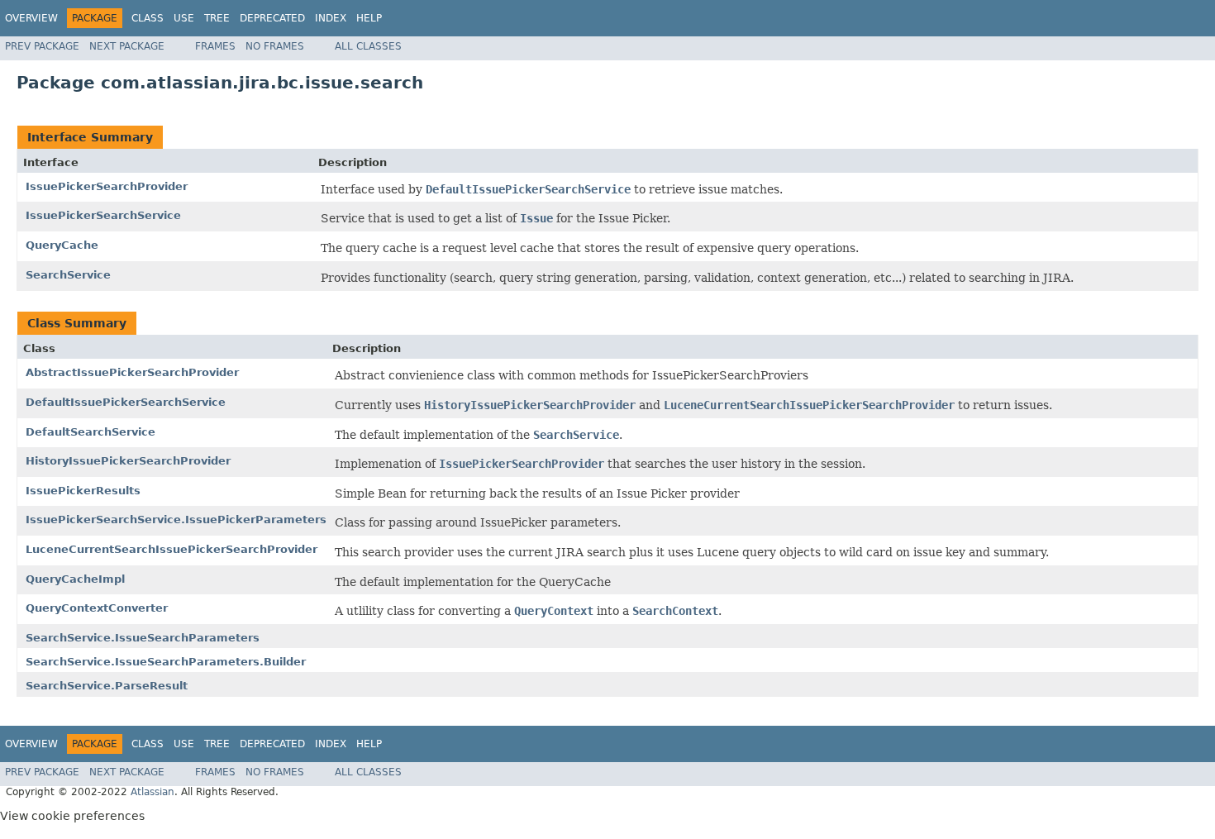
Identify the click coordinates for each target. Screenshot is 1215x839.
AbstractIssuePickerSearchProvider (132, 372)
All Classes (368, 46)
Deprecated (272, 18)
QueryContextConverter (97, 608)
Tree (217, 18)
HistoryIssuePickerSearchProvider (128, 461)
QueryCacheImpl (75, 579)
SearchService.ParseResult (107, 685)
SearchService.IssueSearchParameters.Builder (166, 661)
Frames (215, 46)
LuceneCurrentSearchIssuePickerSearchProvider (171, 549)
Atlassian (152, 792)
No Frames (274, 46)
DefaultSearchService (90, 432)
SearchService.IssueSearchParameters (143, 638)
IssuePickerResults (83, 490)
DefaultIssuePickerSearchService (126, 402)
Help (369, 18)
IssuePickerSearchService (103, 215)
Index (330, 18)
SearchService (68, 275)
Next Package (126, 46)
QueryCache (62, 245)
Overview (31, 18)
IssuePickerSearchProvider (107, 186)
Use (184, 18)
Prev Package (42, 46)
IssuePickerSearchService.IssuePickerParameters (176, 519)
